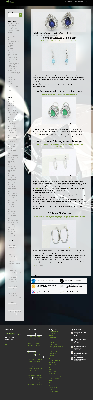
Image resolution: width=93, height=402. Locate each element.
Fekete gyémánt (12, 47)
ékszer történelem (12, 313)
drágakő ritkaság (12, 254)
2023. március (11, 166)
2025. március (11, 128)
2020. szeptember (12, 220)
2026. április (11, 105)
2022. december (12, 172)
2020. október (11, 219)
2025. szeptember (12, 118)
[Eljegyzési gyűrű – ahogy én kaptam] (92, 201)
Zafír (9, 92)
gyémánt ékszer (12, 272)
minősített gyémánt (13, 286)
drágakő (11, 249)
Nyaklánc (10, 76)
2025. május (11, 125)
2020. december (12, 215)
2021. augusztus (12, 201)
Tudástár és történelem (13, 86)
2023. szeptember (12, 156)
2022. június (11, 183)
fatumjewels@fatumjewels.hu (12, 345)
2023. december (12, 150)
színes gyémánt (12, 304)
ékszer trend (18, 311)
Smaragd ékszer (12, 83)
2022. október (11, 175)
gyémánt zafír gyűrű (13, 270)
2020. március (11, 231)
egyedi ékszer (12, 256)
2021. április (11, 208)
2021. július (10, 202)
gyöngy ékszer (12, 275)
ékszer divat (11, 311)
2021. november (12, 195)
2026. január (11, 110)
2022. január (11, 192)
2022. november (12, 174)
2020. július (11, 224)
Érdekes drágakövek (13, 41)
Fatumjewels (37, 135)
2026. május (11, 103)
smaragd (11, 297)
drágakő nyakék (12, 252)
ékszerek (10, 32)
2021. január (11, 213)
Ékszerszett (11, 34)
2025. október (11, 116)
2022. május (11, 184)
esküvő (19, 259)
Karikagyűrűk (11, 70)
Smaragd (10, 81)
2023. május (11, 163)
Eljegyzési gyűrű (12, 36)
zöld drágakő (11, 309)
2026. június (11, 101)
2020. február (11, 233)
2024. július (10, 141)
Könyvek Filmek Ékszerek (14, 72)
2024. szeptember (12, 139)
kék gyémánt (18, 284)
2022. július (10, 181)
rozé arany (11, 288)
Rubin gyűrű (11, 79)
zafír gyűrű (15, 307)
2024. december (12, 134)
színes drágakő (12, 302)
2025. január (11, 132)
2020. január (11, 235)
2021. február (11, 211)
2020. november (12, 217)
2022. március (11, 188)
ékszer (18, 309)
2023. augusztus (12, 157)
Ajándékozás (11, 25)
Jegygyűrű (10, 65)
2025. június (11, 123)
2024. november (12, 136)
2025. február (11, 130)
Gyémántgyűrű (11, 57)
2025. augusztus (12, 119)
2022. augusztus (12, 179)
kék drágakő (11, 284)
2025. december (12, 112)
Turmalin (10, 90)
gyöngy (19, 272)
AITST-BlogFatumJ (53, 35)
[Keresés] (86, 1)
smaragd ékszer (12, 300)
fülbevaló (38, 265)
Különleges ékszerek (13, 74)
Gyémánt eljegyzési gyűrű (14, 54)
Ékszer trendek (11, 29)
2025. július (10, 121)
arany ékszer (12, 243)
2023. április (11, 165)
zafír (10, 307)
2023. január (11, 170)
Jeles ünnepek (11, 67)
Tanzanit (10, 85)
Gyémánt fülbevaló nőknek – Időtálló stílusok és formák (52, 33)
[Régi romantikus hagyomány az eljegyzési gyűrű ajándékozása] (1, 201)
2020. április (11, 229)
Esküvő (9, 43)
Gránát (9, 50)
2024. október (11, 137)
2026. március (11, 107)
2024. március (11, 146)
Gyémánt (45, 35)
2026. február (11, 109)
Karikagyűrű (11, 68)
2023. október (11, 154)
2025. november (12, 114)
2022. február (11, 190)
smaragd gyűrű (17, 297)
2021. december (12, 193)
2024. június (11, 143)
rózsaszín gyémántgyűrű (13, 295)
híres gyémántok (12, 277)
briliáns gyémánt (12, 245)
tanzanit (18, 304)
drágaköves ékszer (13, 247)
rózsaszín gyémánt (12, 293)
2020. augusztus (12, 222)
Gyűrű (9, 61)
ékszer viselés (12, 316)
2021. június (11, 204)
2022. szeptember (12, 177)
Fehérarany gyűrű (12, 45)
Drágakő (10, 27)
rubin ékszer (11, 291)
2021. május (11, 206)
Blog (17, 243)
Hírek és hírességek (12, 63)
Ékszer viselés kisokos (13, 30)
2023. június (11, 161)
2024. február (11, 148)
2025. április (11, 127)
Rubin (9, 77)
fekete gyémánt (12, 263)
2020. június (11, 226)
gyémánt (42, 265)
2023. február (11, 168)
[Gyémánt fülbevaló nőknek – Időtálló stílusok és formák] (59, 22)
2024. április (11, 145)
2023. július (11, 159)
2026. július (11, 100)
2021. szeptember (12, 199)
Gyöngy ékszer (11, 59)
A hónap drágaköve (12, 23)
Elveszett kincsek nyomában (15, 38)
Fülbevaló (41, 35)
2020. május (11, 228)
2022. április (11, 186)
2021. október (11, 197)
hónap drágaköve (12, 279)
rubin (16, 288)
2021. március (11, 210)
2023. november (12, 152)
